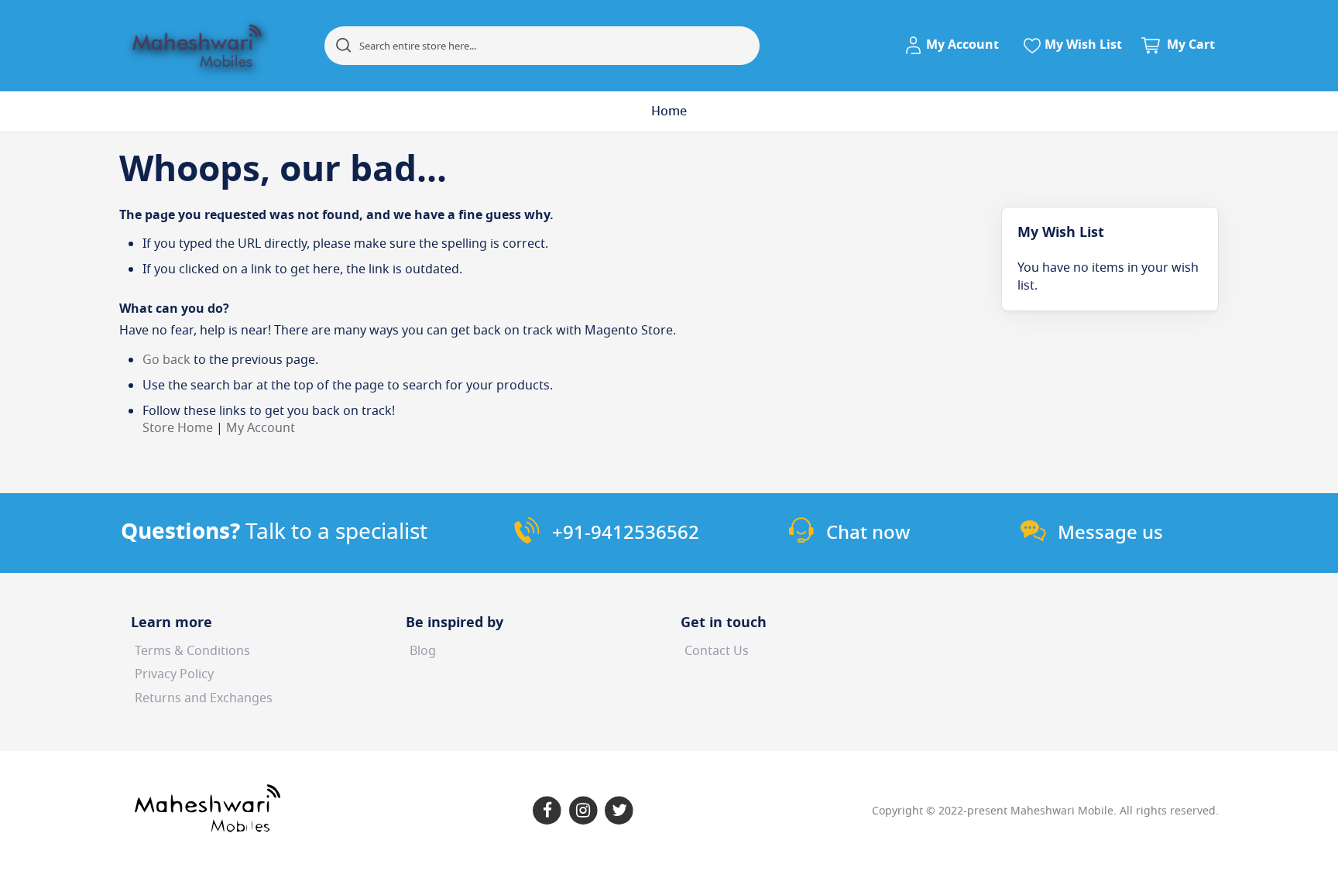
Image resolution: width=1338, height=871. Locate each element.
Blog (423, 651)
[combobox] (542, 45)
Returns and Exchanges (204, 698)
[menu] (669, 111)
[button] (954, 45)
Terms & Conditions (192, 651)
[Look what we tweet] (619, 811)
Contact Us (716, 651)
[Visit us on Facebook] (547, 811)
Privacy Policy (174, 674)
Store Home (177, 428)
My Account (260, 428)
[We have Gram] (583, 811)
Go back (166, 360)
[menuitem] (669, 111)
